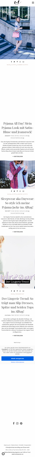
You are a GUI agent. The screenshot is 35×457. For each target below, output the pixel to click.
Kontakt (21, 445)
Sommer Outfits (22, 65)
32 (12, 135)
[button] (33, 3)
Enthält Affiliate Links (21, 135)
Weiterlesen (18, 156)
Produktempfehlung (17, 138)
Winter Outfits (23, 194)
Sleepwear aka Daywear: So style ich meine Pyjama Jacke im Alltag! (17, 203)
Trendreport (19, 294)
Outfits (13, 65)
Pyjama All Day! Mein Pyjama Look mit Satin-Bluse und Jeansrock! (17, 127)
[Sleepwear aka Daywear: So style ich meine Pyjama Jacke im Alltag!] (17, 174)
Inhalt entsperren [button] (17, 358)
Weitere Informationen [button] (17, 362)
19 (12, 315)
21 (12, 211)
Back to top (17, 342)
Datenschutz (14, 445)
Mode (9, 65)
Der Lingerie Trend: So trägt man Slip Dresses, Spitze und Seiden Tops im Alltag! (17, 304)
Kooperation (27, 445)
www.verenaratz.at (17, 454)
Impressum (7, 445)
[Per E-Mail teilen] (23, 62)
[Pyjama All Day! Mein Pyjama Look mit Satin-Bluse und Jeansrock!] (17, 33)
